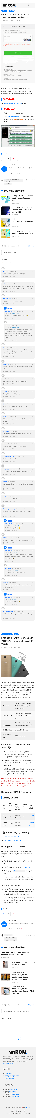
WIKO (16, 634)
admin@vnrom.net (8, 1063)
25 (19, 21)
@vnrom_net (15, 1096)
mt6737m (8, 935)
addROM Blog (9, 1073)
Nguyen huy (15, 313)
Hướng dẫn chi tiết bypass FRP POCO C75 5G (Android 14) (22, 221)
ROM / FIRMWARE (7, 634)
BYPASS (4, 10)
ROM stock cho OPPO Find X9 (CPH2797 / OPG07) (23, 963)
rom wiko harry (11, 937)
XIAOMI (12, 10)
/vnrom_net (13, 1093)
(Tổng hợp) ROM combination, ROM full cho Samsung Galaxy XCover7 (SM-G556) (20, 975)
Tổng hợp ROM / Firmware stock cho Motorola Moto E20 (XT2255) (15, 953)
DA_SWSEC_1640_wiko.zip (12, 840)
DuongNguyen (8, 611)
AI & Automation (9, 1078)
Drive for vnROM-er (10, 1077)
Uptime (27, 1114)
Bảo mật (21, 1111)
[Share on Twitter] (9, 914)
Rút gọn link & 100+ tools (12, 1075)
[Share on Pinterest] (14, 914)
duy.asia (27, 1107)
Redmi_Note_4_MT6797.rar (13, 103)
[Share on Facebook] (3, 914)
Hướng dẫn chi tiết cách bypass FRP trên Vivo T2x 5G (23, 232)
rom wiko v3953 (10, 940)
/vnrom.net (14, 1089)
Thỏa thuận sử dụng (14, 1114)
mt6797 (8, 184)
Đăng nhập (31, 246)
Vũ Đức (14, 599)
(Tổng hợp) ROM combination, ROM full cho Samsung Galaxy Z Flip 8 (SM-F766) (23, 989)
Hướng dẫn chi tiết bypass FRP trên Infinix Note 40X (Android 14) (22, 209)
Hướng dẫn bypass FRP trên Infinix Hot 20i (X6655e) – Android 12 (22, 198)
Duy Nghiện (12, 165)
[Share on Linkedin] (19, 914)
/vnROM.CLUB (13, 1091)
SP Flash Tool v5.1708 (15, 117)
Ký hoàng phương (17, 525)
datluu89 (14, 552)
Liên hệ (14, 1111)
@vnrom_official (14, 1094)
